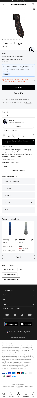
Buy (4, 295)
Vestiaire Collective (11, 309)
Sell (5, 299)
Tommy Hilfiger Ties (10, 274)
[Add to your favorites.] (16, 240)
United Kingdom (11, 386)
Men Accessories (9, 269)
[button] (33, 4)
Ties (20, 269)
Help (6, 209)
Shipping (8, 195)
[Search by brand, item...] (4, 4)
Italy (18, 387)
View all (18, 257)
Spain (31, 386)
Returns (7, 202)
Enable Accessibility (18, 1)
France (4, 386)
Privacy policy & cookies (18, 337)
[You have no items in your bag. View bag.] (33, 4)
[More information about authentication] (33, 66)
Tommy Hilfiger (12, 43)
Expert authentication (12, 181)
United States (20, 386)
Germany (26, 386)
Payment (8, 188)
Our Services (8, 290)
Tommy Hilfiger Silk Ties (11, 279)
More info (20, 59)
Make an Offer (19, 93)
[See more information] (33, 80)
